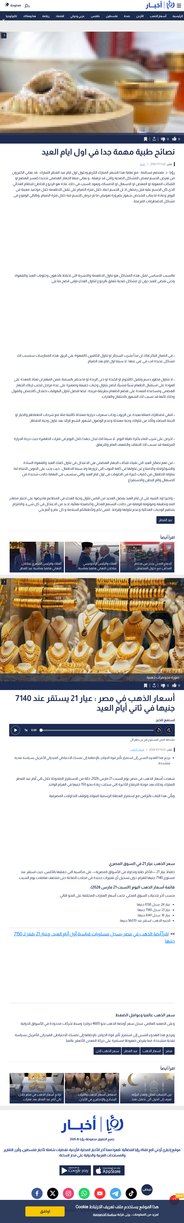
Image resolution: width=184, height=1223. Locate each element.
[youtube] (99, 1193)
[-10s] (159, 730)
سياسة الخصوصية (104, 1214)
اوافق (45, 1211)
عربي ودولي (77, 16)
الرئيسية (178, 16)
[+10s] (169, 730)
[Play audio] (15, 730)
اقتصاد (60, 16)
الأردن (140, 16)
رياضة (45, 16)
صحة (127, 16)
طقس (95, 16)
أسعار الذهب (158, 16)
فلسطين (112, 16)
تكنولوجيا (11, 16)
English (16, 5)
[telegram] (115, 1193)
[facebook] (37, 1193)
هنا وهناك (29, 16)
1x (26, 730)
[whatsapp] (84, 1193)
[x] (52, 1193)
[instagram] (68, 1193)
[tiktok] (131, 1193)
